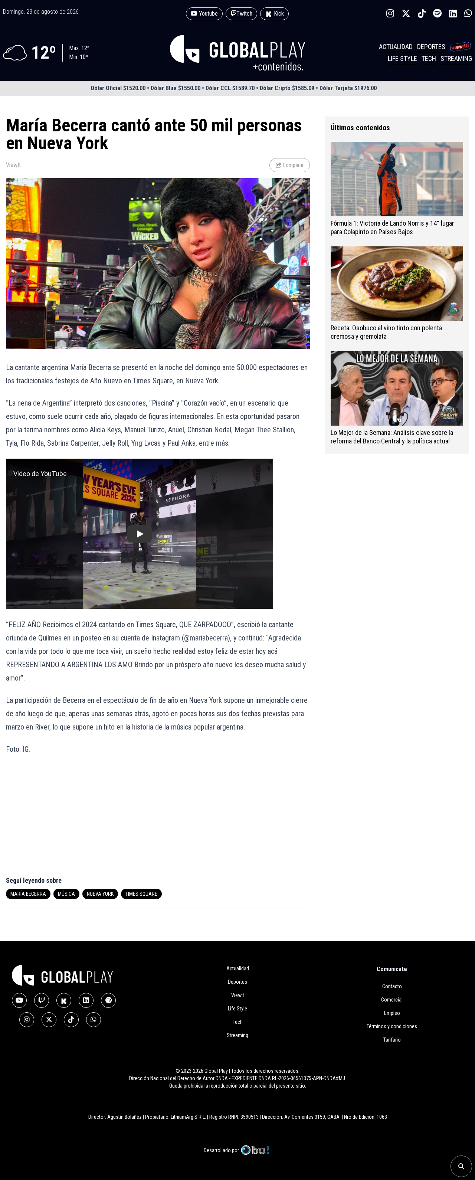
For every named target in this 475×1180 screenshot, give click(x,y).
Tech (429, 58)
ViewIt (13, 164)
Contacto (392, 986)
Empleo (392, 1013)
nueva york (100, 894)
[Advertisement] (79, 820)
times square (141, 894)
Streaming (456, 58)
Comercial (392, 1000)
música (66, 894)
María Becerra (28, 894)
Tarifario (392, 1040)
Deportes (431, 46)
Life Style (402, 58)
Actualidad (396, 46)
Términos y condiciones (392, 1026)
